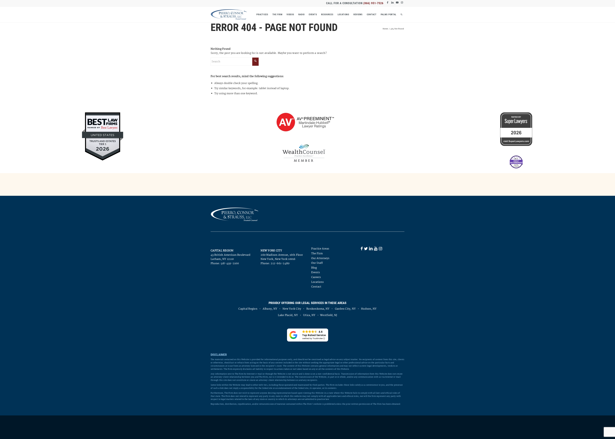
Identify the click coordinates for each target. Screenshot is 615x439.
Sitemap (313, 427)
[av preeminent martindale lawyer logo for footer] (304, 122)
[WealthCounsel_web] (304, 153)
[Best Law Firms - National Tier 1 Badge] (102, 136)
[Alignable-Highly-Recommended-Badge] (516, 162)
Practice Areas (320, 249)
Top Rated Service (314, 335)
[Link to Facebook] (387, 2)
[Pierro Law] (229, 14)
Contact (316, 287)
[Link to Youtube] (397, 2)
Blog (314, 268)
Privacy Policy (272, 427)
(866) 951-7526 (373, 3)
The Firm (317, 253)
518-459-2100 (230, 263)
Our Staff (317, 263)
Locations (317, 282)
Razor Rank (397, 427)
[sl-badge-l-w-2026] (516, 129)
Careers (316, 277)
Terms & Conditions (294, 427)
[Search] (401, 14)
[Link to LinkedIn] (392, 2)
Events (315, 272)
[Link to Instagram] (402, 2)
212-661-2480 (280, 263)
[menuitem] (262, 14)
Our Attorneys (320, 258)
